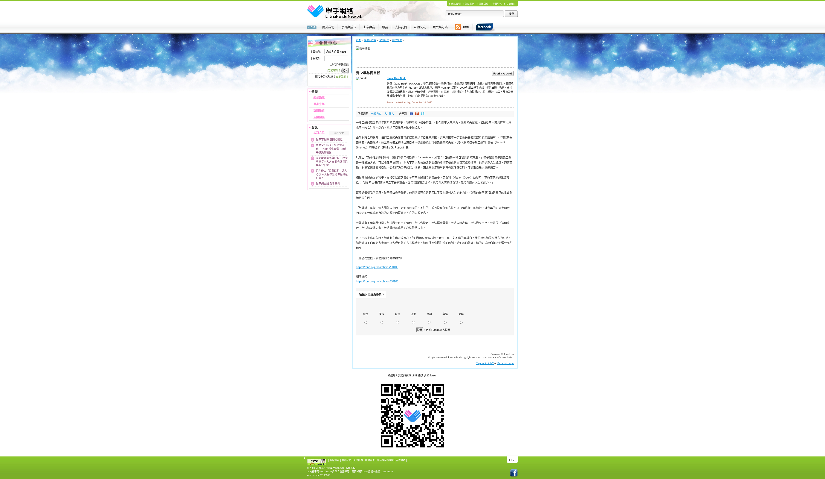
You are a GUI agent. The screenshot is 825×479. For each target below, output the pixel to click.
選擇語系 (483, 4)
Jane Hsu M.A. (396, 78)
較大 (379, 113)
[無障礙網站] (316, 461)
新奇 (365, 314)
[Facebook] (484, 26)
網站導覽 (456, 4)
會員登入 (497, 4)
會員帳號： (316, 51)
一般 (373, 113)
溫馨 (413, 314)
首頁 (358, 40)
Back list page (505, 363)
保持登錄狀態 (341, 64)
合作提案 (358, 460)
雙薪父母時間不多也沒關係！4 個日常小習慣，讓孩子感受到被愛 (331, 149)
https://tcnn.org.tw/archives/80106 (377, 267)
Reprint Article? (485, 363)
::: (304, 22)
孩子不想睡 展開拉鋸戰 (329, 139)
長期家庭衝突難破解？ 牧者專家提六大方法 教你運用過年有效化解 (332, 162)
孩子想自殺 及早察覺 (328, 183)
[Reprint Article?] (503, 73)
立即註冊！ (342, 76)
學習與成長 (370, 40)
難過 (445, 314)
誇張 (381, 314)
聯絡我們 (469, 4)
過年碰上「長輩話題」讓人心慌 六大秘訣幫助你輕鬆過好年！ (332, 174)
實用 (397, 314)
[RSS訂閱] (461, 26)
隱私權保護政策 (385, 460)
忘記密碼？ (334, 70)
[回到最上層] (512, 459)
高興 (461, 314)
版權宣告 (370, 460)
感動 (429, 314)
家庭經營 (384, 40)
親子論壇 (319, 97)
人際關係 (319, 117)
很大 (391, 113)
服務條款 (400, 460)
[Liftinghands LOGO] (334, 10)
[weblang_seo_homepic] (312, 26)
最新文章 (319, 132)
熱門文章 (339, 133)
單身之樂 (319, 104)
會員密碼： (316, 58)
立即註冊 (511, 4)
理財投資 (319, 110)
